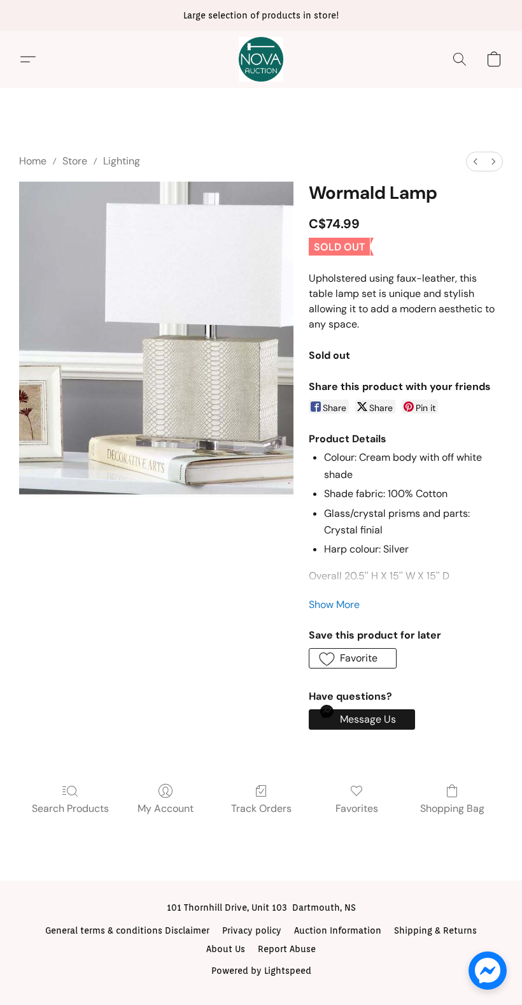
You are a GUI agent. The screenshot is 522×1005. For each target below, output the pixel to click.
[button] (261, 59)
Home (32, 161)
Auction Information (337, 930)
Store (74, 161)
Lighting (121, 161)
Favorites (356, 808)
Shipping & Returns (435, 930)
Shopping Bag (452, 808)
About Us (225, 949)
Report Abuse (287, 949)
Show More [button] (334, 604)
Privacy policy (251, 930)
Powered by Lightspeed (261, 970)
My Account (166, 808)
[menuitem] (475, 161)
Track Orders (261, 808)
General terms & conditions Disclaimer (127, 930)
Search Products (70, 808)
